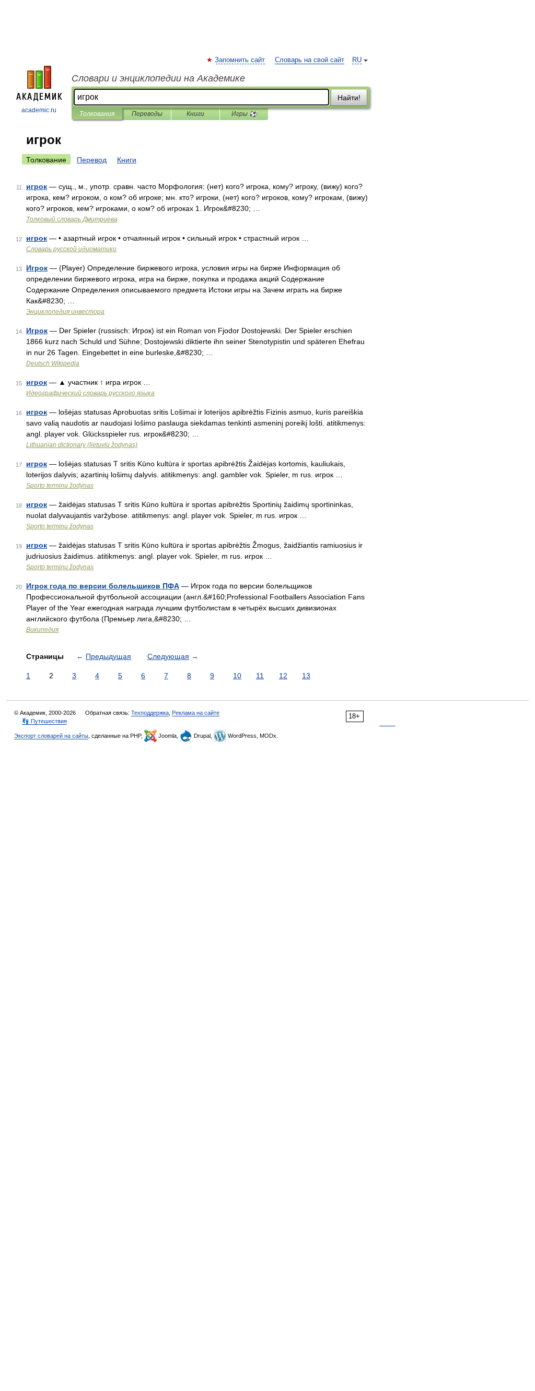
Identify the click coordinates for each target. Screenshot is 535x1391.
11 (260, 675)
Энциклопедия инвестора (65, 311)
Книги (195, 113)
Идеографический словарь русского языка (90, 393)
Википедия (42, 629)
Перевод (92, 160)
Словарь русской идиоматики (71, 249)
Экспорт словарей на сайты (51, 736)
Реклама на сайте (195, 713)
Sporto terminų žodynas (60, 485)
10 (237, 675)
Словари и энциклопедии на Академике (158, 78)
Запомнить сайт (240, 60)
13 (306, 675)
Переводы (147, 113)
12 (283, 675)
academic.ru (38, 110)
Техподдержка (150, 713)
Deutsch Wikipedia (52, 363)
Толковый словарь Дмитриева (72, 219)
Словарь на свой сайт (309, 60)
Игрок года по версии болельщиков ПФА (102, 586)
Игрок (37, 268)
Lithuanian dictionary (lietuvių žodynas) (81, 445)
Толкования (96, 113)
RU (357, 60)
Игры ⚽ (244, 113)
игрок (36, 186)
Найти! (349, 97)
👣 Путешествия (44, 721)
